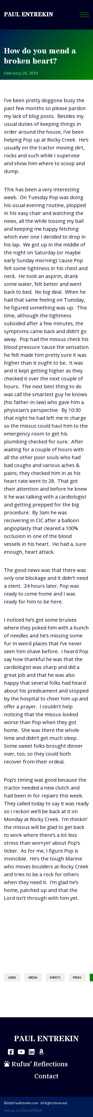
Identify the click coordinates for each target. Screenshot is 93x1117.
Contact (46, 1076)
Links (12, 977)
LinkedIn (31, 1052)
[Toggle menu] (84, 14)
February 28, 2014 (21, 73)
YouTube (21, 1052)
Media (33, 977)
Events (55, 977)
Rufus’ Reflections (40, 1064)
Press (77, 977)
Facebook (11, 1052)
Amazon (41, 1052)
